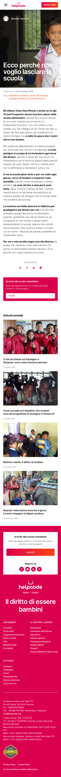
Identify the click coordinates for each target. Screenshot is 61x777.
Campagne (8, 669)
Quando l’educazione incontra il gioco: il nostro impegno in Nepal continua (25, 512)
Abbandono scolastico (19, 95)
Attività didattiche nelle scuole (44, 651)
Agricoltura (35, 634)
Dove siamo (8, 631)
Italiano (26, 592)
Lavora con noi (9, 683)
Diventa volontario (11, 680)
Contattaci (8, 648)
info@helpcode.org (12, 713)
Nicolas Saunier (20, 18)
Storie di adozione (36, 98)
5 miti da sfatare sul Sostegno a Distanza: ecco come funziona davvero (25, 361)
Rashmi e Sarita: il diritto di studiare (23, 462)
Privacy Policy (9, 764)
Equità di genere (37, 638)
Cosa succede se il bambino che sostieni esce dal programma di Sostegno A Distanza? (29, 412)
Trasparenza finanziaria (13, 634)
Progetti (34, 648)
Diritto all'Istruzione (39, 95)
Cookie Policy (23, 764)
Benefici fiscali (9, 645)
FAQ (5, 641)
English (35, 592)
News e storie (9, 638)
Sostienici (7, 666)
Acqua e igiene (37, 645)
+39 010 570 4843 (15, 707)
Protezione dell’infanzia (41, 631)
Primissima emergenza (40, 641)
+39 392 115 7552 (16, 710)
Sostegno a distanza (18, 98)
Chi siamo (7, 628)
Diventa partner (10, 676)
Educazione (35, 628)
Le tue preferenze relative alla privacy (20, 769)
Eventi (6, 673)
